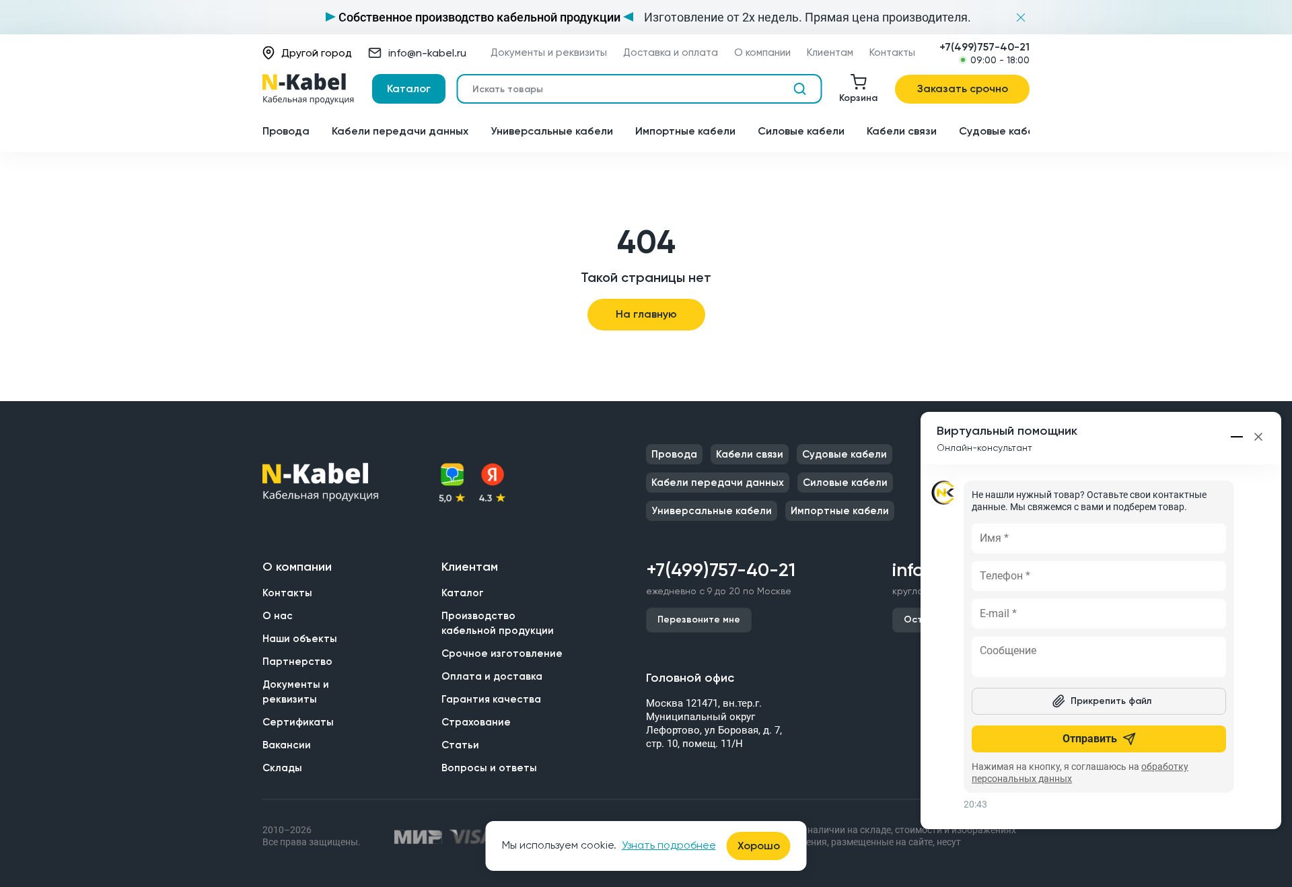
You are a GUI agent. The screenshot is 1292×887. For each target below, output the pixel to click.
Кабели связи (902, 131)
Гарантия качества (491, 699)
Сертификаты (298, 722)
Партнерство (297, 661)
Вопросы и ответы (489, 768)
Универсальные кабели (552, 131)
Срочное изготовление (502, 653)
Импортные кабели (685, 131)
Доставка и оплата (670, 53)
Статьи (460, 745)
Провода (286, 131)
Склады (282, 768)
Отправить (1090, 738)
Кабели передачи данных (400, 131)
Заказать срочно (962, 88)
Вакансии (286, 745)
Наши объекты (299, 639)
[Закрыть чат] (1258, 437)
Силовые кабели (801, 131)
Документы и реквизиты (549, 53)
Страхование (476, 722)
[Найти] (799, 89)
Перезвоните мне (698, 619)
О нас (277, 616)
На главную (646, 314)
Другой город (316, 52)
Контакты (892, 53)
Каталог (409, 88)
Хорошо (759, 845)
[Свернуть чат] (1237, 437)
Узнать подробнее (669, 845)
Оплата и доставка (491, 676)
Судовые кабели (1002, 131)
